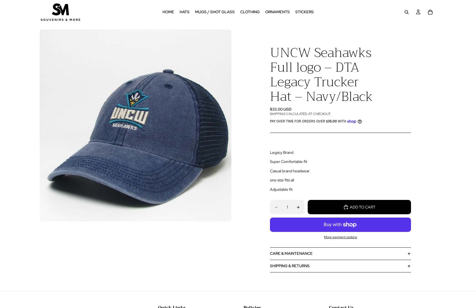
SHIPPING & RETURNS (290, 265)
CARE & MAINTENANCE (291, 253)
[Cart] (430, 12)
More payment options (340, 237)
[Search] (407, 12)
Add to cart (362, 207)
